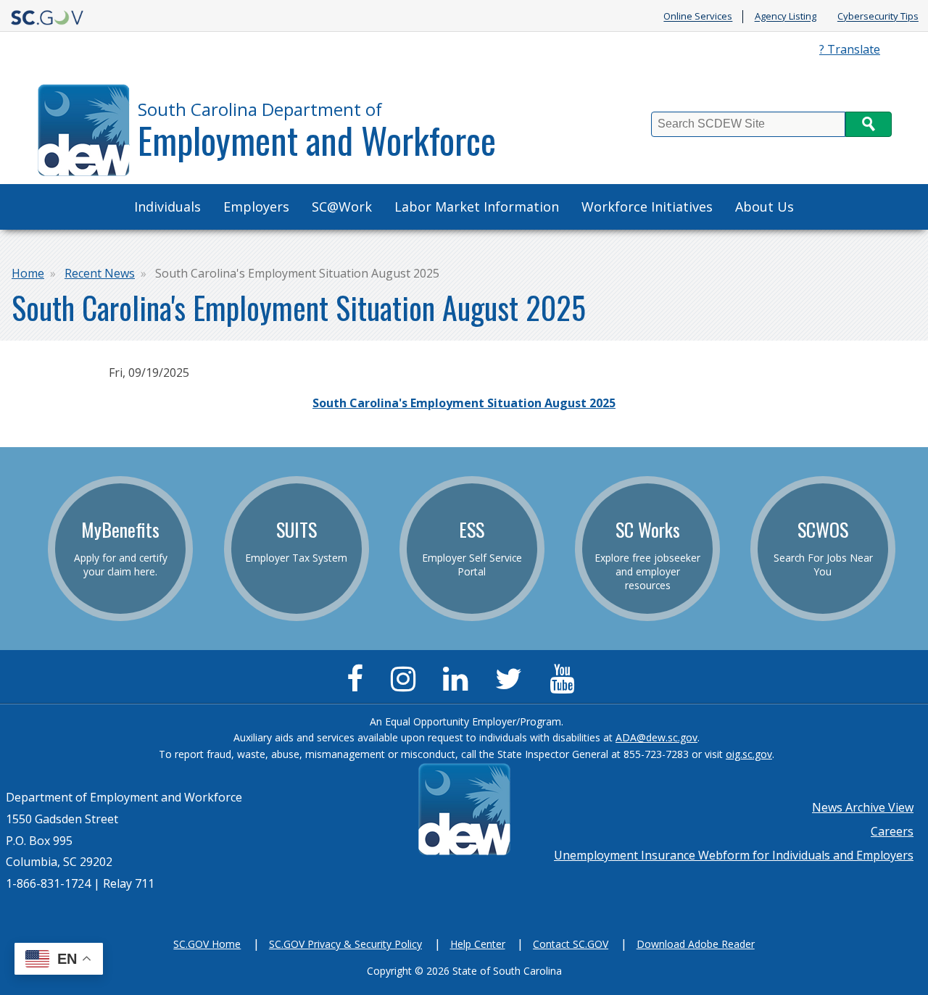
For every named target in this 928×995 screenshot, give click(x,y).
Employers (256, 206)
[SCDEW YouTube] (565, 685)
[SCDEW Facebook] (358, 685)
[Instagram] (406, 685)
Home (28, 273)
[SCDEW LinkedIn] (459, 685)
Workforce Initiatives (647, 206)
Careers (892, 831)
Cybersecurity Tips (878, 16)
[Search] (868, 124)
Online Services (697, 16)
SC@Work (342, 206)
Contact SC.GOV (570, 944)
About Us (764, 206)
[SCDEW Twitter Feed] (512, 685)
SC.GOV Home (207, 944)
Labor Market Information (476, 206)
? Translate (849, 49)
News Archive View (863, 807)
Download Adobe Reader (696, 944)
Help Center (477, 944)
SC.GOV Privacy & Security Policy (345, 944)
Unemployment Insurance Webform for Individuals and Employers (734, 855)
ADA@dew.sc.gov (656, 737)
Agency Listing (785, 16)
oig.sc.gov (749, 754)
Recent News (100, 273)
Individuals (167, 206)
